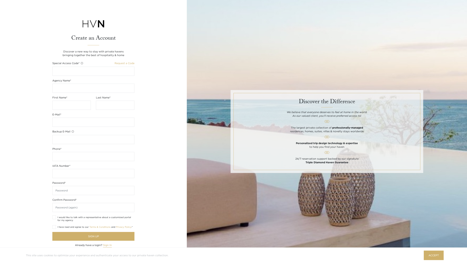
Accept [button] (434, 255)
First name (59, 97)
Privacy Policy (123, 227)
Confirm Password (64, 199)
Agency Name (61, 80)
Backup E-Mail (61, 131)
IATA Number (61, 165)
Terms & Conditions (100, 227)
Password (59, 182)
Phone (56, 148)
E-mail (56, 114)
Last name (103, 97)
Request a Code (124, 63)
